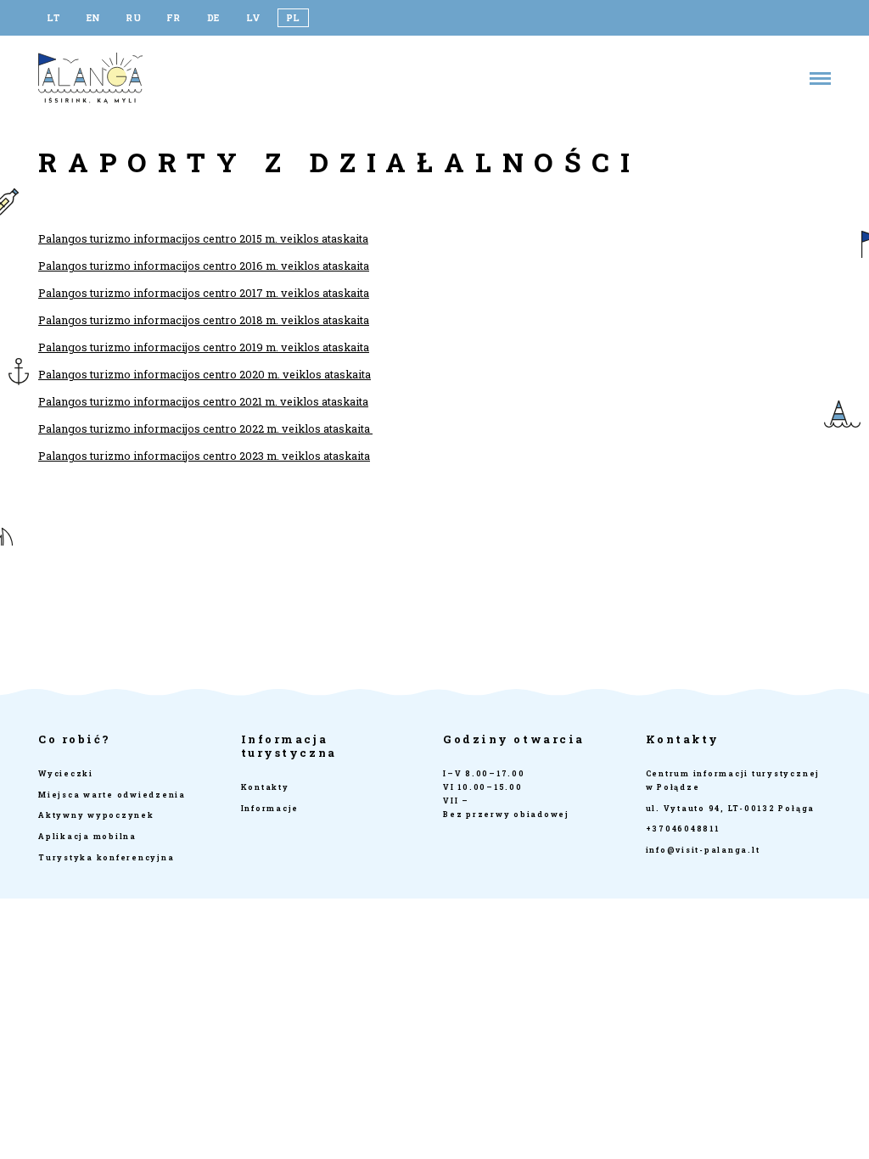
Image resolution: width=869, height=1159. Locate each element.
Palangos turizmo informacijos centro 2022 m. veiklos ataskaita (205, 428)
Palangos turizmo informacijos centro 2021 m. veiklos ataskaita (203, 401)
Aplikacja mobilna (87, 836)
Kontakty (265, 787)
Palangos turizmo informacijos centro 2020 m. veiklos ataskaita (204, 374)
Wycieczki (65, 773)
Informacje (270, 808)
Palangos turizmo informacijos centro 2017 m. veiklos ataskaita (203, 293)
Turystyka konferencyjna (106, 857)
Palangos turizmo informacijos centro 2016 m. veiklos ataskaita (203, 265)
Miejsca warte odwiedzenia (112, 794)
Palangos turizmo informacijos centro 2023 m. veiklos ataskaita (204, 455)
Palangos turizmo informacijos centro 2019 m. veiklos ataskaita (203, 347)
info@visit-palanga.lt (703, 849)
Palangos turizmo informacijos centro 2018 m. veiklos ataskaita (203, 320)
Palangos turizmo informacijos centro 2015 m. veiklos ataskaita (203, 238)
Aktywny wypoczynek (96, 815)
